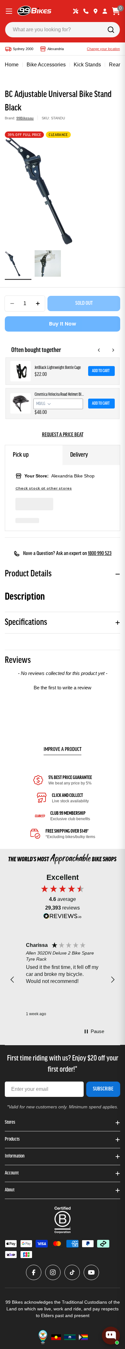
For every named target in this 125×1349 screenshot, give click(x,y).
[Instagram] (53, 1272)
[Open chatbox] (111, 1336)
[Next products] (113, 350)
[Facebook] (33, 1272)
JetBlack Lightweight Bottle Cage (58, 367)
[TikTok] (72, 1272)
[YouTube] (91, 1272)
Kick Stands (87, 64)
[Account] (105, 11)
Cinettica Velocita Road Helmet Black (59, 394)
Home (12, 64)
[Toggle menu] (9, 11)
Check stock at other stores (43, 488)
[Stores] (95, 11)
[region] (62, 980)
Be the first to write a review (62, 687)
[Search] (111, 30)
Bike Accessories (46, 64)
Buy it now (62, 323)
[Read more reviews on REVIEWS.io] (62, 917)
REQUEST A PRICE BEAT (62, 435)
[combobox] (62, 29)
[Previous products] (99, 350)
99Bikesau (25, 118)
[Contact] (85, 11)
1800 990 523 (100, 554)
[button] (62, 687)
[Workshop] (75, 11)
